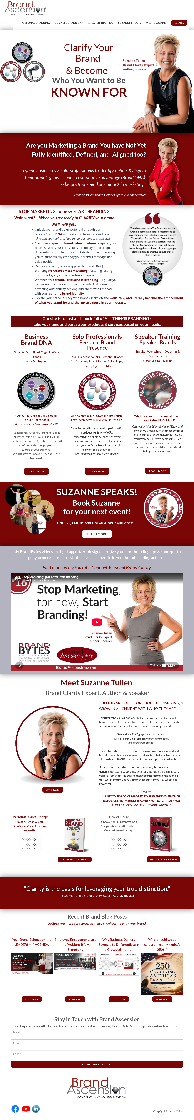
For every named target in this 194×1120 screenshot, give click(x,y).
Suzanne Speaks (129, 22)
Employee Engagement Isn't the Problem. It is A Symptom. (75, 944)
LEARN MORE (97, 534)
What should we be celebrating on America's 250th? (162, 944)
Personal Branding (35, 22)
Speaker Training (100, 22)
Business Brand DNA (69, 22)
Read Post (31, 999)
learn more (36, 471)
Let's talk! (53, 790)
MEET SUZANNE (156, 22)
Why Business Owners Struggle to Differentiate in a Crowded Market (119, 944)
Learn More (97, 471)
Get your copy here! (74, 859)
